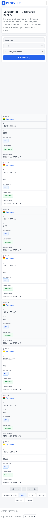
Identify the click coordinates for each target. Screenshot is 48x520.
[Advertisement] (24, 88)
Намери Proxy (24, 57)
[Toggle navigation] (43, 3)
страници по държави (11, 516)
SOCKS (29, 500)
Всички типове (10, 495)
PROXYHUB (12, 511)
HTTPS (31, 495)
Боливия (10, 119)
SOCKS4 (41, 495)
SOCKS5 (19, 500)
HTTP (23, 495)
